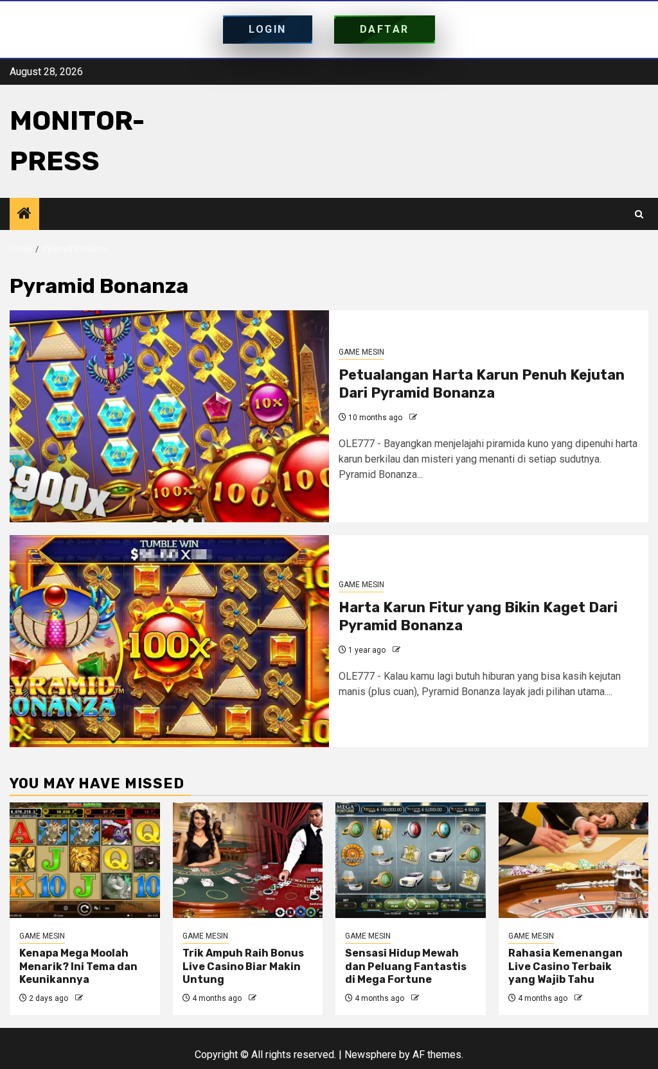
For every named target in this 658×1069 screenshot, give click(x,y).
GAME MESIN (361, 352)
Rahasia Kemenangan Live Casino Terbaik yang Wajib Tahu (565, 966)
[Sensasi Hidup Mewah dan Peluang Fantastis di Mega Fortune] (410, 860)
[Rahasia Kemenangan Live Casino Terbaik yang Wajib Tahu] (574, 860)
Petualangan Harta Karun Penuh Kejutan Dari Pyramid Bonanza (482, 384)
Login (268, 29)
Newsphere (370, 1054)
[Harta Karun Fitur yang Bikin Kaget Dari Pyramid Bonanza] (169, 641)
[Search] (639, 214)
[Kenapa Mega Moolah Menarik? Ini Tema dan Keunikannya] (85, 860)
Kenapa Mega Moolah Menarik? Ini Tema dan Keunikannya (78, 966)
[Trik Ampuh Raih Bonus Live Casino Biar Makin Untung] (248, 860)
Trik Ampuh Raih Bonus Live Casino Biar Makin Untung (243, 966)
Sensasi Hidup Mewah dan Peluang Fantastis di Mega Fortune (406, 966)
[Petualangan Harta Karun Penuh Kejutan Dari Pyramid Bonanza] (169, 416)
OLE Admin (438, 417)
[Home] (24, 215)
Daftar (384, 29)
